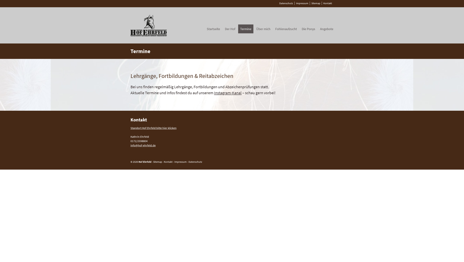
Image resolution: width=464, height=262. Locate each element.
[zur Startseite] (148, 35)
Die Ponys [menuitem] (308, 29)
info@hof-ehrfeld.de (143, 145)
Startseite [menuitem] (213, 29)
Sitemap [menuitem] (315, 3)
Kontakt (168, 161)
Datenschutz (195, 161)
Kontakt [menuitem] (327, 3)
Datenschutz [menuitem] (286, 3)
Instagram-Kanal (228, 92)
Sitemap (157, 161)
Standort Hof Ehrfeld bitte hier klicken (153, 128)
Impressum (180, 161)
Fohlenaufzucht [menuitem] (286, 29)
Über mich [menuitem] (263, 29)
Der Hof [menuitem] (230, 29)
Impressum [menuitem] (302, 3)
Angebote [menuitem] (326, 29)
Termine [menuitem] (245, 29)
